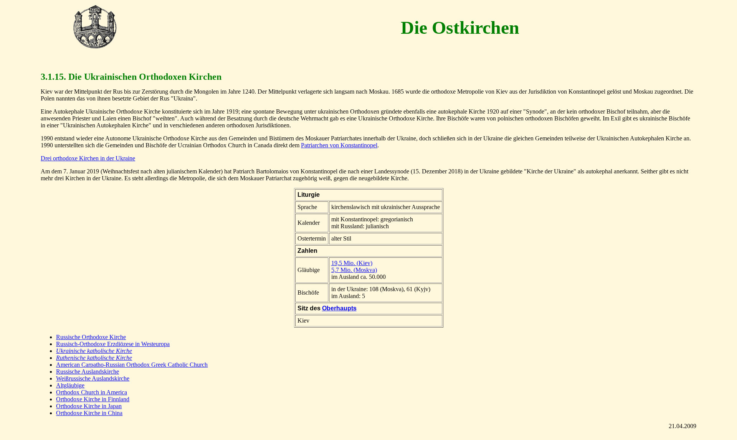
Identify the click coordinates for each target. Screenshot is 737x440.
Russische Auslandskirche (87, 371)
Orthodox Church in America (91, 392)
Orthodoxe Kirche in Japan (89, 406)
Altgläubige (70, 385)
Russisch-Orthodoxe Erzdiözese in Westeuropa (113, 344)
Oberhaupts (339, 308)
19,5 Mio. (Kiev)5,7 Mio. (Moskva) (354, 266)
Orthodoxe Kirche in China (89, 413)
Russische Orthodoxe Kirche (91, 337)
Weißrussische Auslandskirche (92, 378)
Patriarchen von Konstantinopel (339, 145)
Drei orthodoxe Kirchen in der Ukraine (88, 158)
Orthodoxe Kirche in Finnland (92, 399)
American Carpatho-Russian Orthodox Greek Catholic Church (132, 364)
